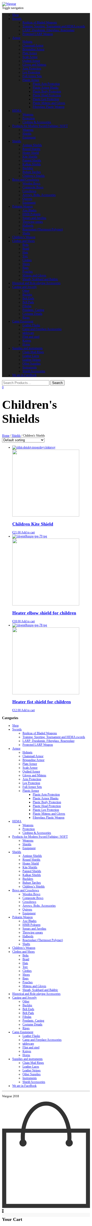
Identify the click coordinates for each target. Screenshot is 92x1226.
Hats (25, 252)
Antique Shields (32, 145)
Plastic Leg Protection (46, 99)
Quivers (27, 199)
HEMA (16, 110)
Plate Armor (29, 53)
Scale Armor (30, 57)
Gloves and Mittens (34, 64)
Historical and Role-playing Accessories (36, 283)
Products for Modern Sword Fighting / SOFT (40, 126)
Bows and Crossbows (25, 179)
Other (25, 291)
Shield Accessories (33, 371)
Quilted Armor (31, 61)
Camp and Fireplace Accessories (42, 329)
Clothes (27, 260)
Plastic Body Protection (47, 91)
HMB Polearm (31, 214)
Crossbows (29, 191)
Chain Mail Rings (33, 352)
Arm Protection (31, 68)
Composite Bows (32, 187)
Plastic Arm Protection (46, 84)
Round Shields (31, 149)
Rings (26, 317)
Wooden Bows (31, 183)
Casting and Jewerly (24, 287)
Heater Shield (30, 153)
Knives (26, 340)
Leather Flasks (31, 325)
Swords (17, 18)
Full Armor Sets (32, 76)
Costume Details (32, 314)
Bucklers (27, 168)
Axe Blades (29, 210)
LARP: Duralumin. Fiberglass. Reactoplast (48, 30)
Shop (15, 15)
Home (5, 435)
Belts (25, 245)
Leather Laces (30, 356)
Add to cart (28, 532)
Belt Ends (28, 298)
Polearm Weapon (22, 206)
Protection (28, 118)
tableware (28, 333)
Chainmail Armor (32, 45)
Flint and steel (30, 336)
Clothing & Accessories (36, 122)
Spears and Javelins (34, 218)
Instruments (29, 367)
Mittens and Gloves (34, 275)
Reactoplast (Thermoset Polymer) (42, 229)
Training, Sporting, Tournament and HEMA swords (53, 26)
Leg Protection (31, 72)
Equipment (29, 137)
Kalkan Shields (31, 164)
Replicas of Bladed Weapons (39, 22)
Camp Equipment (22, 321)
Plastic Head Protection (47, 95)
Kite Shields (29, 156)
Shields (26, 133)
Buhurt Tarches (31, 172)
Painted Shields (31, 160)
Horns (26, 344)
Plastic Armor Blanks (46, 87)
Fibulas (26, 306)
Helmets (27, 41)
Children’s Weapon (23, 237)
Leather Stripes (31, 359)
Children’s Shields (33, 176)
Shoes (26, 264)
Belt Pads (28, 302)
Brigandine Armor (33, 49)
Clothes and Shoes (23, 241)
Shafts (26, 233)
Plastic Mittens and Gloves (49, 103)
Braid (25, 248)
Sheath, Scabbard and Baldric (40, 279)
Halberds (27, 225)
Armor (16, 38)
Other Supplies (31, 363)
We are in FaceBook (24, 375)
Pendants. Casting (33, 310)
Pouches (27, 271)
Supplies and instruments (27, 348)
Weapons (27, 114)
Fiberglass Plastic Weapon (48, 107)
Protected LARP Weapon (37, 34)
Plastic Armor (30, 80)
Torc (25, 256)
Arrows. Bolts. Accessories (39, 195)
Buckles (27, 294)
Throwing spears (32, 222)
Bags (25, 268)
